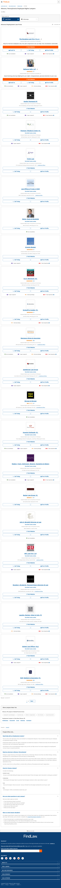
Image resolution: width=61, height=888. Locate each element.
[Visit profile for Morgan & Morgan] (30, 395)
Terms (2, 884)
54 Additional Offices (39, 591)
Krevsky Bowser (30, 247)
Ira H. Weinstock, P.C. (30, 278)
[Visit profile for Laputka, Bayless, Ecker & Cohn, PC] (30, 609)
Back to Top (31, 831)
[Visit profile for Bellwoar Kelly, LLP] (30, 63)
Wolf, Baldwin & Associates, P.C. (30, 678)
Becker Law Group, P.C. (30, 495)
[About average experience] (53, 53)
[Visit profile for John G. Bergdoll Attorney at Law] (30, 516)
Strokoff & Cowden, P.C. (30, 310)
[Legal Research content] (58, 874)
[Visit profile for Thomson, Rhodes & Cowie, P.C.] (30, 124)
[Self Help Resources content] (58, 870)
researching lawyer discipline (34, 817)
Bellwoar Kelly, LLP (29, 69)
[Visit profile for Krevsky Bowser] (30, 241)
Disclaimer (12, 884)
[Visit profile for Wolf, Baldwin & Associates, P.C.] (30, 672)
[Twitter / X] (10, 858)
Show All (2, 727)
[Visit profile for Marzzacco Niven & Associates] (30, 332)
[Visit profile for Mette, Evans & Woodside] (30, 213)
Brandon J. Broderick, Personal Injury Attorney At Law (30, 585)
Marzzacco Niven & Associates (30, 338)
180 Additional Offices (40, 407)
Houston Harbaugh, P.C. (30, 432)
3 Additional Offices (41, 165)
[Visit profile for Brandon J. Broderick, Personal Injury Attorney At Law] (30, 579)
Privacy (6, 884)
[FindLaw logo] (7, 2)
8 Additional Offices (41, 344)
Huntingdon (28, 720)
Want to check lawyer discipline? (11, 812)
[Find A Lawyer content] (58, 866)
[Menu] (1, 2)
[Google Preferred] (23, 858)
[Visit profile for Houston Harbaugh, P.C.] (30, 426)
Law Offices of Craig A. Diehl (30, 189)
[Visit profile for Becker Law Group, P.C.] (30, 489)
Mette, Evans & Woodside (30, 219)
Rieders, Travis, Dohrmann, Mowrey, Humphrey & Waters (30, 464)
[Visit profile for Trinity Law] (30, 152)
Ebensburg (22, 720)
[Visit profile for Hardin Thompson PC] (30, 95)
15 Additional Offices (42, 376)
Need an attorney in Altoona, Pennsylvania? (14, 752)
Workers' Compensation (30, 714)
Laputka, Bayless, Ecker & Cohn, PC (30, 615)
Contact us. (52, 843)
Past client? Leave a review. (30, 133)
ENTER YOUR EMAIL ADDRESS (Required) (9, 848)
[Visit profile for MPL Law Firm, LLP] (30, 547)
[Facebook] (2, 858)
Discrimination (41, 714)
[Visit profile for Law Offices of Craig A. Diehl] (30, 183)
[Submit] (40, 851)
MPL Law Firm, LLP (30, 553)
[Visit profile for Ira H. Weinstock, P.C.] (30, 272)
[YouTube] (6, 858)
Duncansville (12, 720)
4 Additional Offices (39, 684)
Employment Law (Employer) (9, 714)
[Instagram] (14, 858)
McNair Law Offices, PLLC (30, 646)
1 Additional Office (38, 195)
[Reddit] (18, 858)
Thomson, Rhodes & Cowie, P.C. (30, 131)
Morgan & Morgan (31, 401)
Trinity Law (30, 159)
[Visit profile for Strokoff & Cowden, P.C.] (30, 304)
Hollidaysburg (5, 720)
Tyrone (17, 720)
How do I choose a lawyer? (10, 768)
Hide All (7, 727)
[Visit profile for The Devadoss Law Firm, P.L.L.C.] (30, 33)
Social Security (20, 714)
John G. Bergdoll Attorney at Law (30, 522)
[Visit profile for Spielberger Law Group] (30, 363)
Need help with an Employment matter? (13, 736)
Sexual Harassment (50, 714)
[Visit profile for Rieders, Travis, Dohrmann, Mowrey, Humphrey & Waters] (30, 458)
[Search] (58, 2)
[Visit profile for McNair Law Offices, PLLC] (30, 640)
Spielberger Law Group (30, 369)
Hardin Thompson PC (30, 101)
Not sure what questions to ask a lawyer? (14, 796)
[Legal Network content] (58, 878)
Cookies (18, 884)
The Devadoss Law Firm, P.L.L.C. (29, 39)
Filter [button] (4, 11)
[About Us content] (58, 862)
